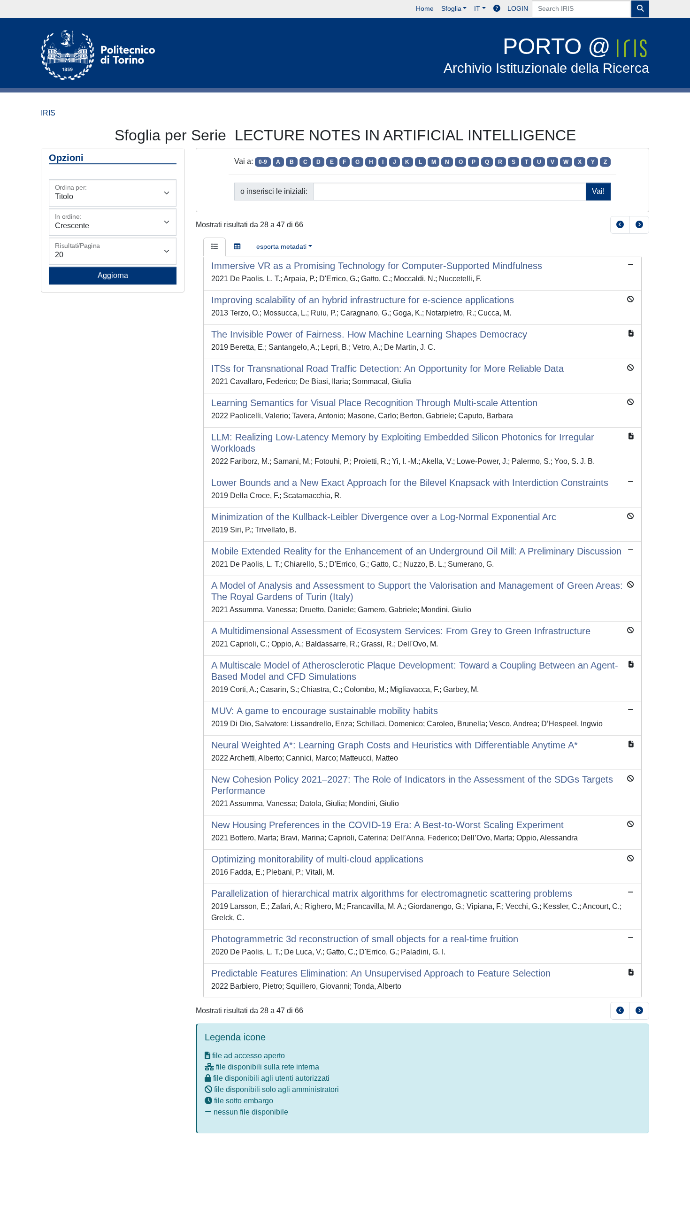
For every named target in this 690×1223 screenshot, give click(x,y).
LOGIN (517, 8)
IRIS (48, 113)
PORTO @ (546, 55)
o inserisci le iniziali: (273, 191)
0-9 (263, 162)
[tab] (214, 247)
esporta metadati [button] (281, 246)
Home (425, 8)
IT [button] (477, 8)
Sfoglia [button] (451, 8)
